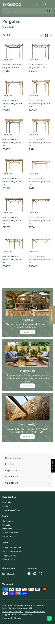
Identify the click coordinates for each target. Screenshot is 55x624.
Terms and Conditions (12, 548)
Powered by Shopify (11, 618)
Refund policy (8, 536)
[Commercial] (28, 408)
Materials (6, 502)
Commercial (7, 521)
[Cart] (44, 4)
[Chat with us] (49, 618)
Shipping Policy (9, 555)
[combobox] (27, 11)
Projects (6, 525)
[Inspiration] (28, 354)
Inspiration (7, 529)
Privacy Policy (8, 559)
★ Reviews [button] (52, 315)
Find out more (27, 332)
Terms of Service (10, 533)
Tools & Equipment (11, 510)
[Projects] (28, 303)
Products (6, 506)
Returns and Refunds (12, 551)
